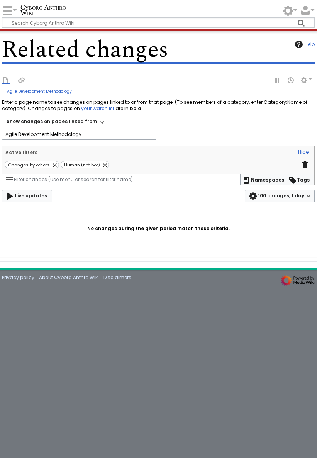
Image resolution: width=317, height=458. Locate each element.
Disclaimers (117, 277)
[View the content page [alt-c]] (6, 79)
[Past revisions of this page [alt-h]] (291, 79)
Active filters (21, 152)
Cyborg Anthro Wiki (43, 10)
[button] (303, 152)
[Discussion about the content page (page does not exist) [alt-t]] (21, 79)
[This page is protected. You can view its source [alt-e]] (278, 79)
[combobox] (55, 122)
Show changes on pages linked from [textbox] (52, 121)
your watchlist (97, 108)
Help (310, 44)
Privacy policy (18, 277)
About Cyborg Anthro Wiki (69, 277)
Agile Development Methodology (39, 91)
